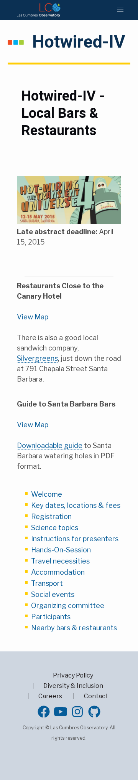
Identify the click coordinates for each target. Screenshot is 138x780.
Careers (50, 696)
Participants (51, 617)
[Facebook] (44, 712)
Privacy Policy (73, 675)
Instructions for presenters (74, 539)
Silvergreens (37, 358)
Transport (47, 583)
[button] (120, 10)
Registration (51, 516)
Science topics (54, 528)
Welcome (46, 494)
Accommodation (58, 572)
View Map (32, 317)
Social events (52, 594)
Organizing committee (67, 606)
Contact (96, 696)
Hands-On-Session (61, 550)
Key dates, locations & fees (75, 505)
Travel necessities (60, 561)
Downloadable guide (49, 445)
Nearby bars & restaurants (74, 628)
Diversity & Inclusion (73, 685)
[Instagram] (77, 712)
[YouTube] (60, 712)
